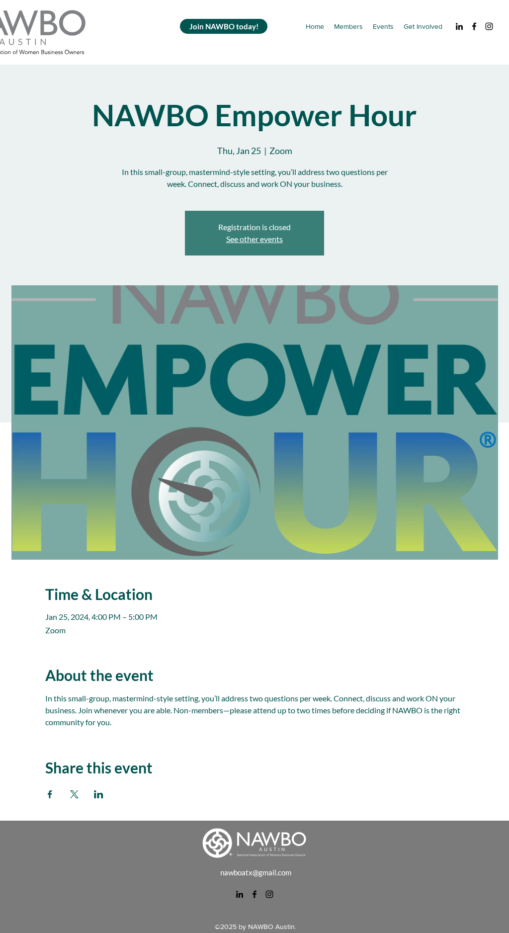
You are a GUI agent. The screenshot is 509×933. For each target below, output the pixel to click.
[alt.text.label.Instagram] (489, 26)
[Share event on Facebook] (50, 794)
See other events (254, 239)
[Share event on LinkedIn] (98, 794)
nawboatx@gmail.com (255, 872)
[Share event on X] (74, 794)
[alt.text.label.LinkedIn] (459, 26)
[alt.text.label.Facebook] (474, 26)
